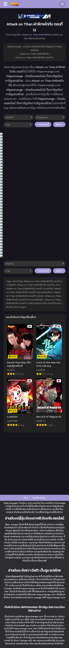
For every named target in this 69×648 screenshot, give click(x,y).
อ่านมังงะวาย (39, 497)
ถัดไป (59, 124)
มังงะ (26, 497)
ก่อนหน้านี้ (44, 124)
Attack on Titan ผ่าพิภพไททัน (36, 34)
